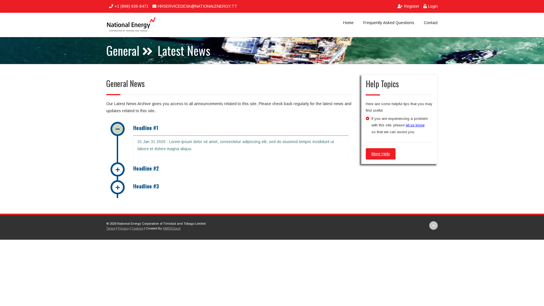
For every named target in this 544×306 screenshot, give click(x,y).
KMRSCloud (171, 228)
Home (348, 22)
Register (412, 6)
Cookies (137, 228)
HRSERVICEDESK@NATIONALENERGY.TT (197, 6)
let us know (415, 125)
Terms (110, 228)
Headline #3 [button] (146, 186)
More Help (380, 154)
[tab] (240, 128)
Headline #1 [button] (145, 127)
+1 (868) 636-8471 (131, 6)
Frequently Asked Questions (388, 22)
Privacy (123, 228)
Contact (431, 22)
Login (433, 6)
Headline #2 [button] (146, 168)
